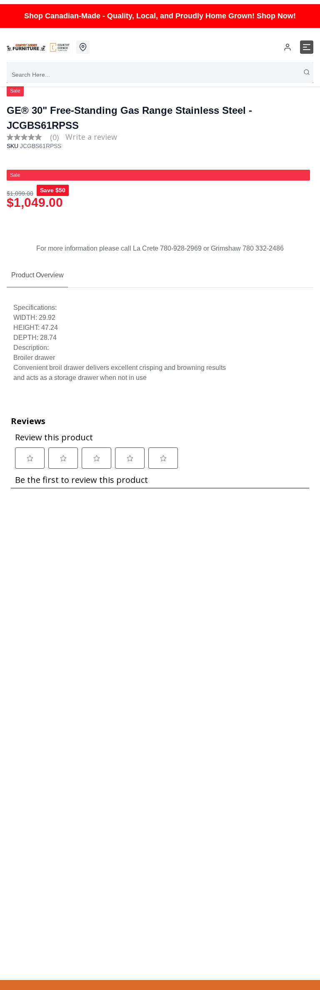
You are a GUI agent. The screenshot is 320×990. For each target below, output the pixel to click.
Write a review (91, 137)
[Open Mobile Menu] (306, 47)
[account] (287, 47)
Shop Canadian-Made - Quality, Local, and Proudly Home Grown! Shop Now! (160, 16)
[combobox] (160, 74)
